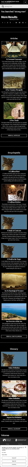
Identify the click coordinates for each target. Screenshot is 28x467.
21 (23, 22)
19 (16, 22)
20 (19, 22)
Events (20, 444)
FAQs (7, 444)
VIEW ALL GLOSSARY (14, 429)
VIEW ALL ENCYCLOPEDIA (14, 336)
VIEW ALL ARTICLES (14, 135)
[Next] (25, 22)
